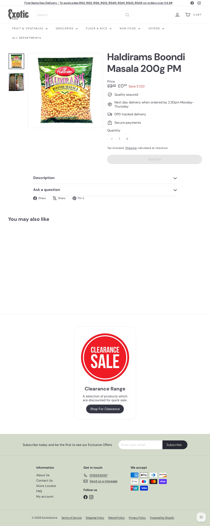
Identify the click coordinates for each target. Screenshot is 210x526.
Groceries (65, 28)
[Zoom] (65, 90)
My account (45, 496)
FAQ (39, 491)
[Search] (127, 14)
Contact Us (44, 480)
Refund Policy (116, 517)
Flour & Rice (97, 28)
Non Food (128, 28)
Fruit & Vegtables (28, 28)
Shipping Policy (95, 517)
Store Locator (46, 486)
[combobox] (83, 14)
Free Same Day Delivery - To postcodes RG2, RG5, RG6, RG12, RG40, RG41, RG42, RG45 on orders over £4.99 (98, 3)
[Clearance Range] (104, 357)
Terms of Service (71, 517)
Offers (154, 28)
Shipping (131, 148)
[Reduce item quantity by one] (111, 138)
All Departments (26, 38)
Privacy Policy (137, 517)
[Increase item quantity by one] (127, 138)
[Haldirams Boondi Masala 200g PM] (22, 259)
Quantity (113, 130)
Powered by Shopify (162, 517)
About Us (43, 475)
